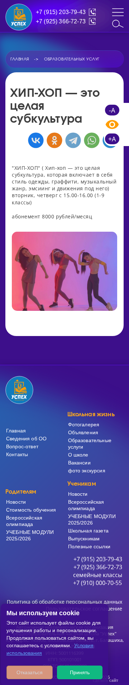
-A (112, 110)
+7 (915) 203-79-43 (61, 12)
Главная (16, 431)
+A (112, 139)
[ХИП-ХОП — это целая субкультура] (64, 271)
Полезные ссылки (64, 45)
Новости (16, 502)
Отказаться (29, 672)
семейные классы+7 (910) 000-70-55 (97, 579)
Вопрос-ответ (22, 446)
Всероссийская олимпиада (24, 521)
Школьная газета (88, 531)
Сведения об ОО (26, 438)
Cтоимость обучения (31, 510)
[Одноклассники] (54, 140)
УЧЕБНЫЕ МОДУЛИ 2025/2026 (30, 535)
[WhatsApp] (91, 140)
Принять (80, 672)
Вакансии (79, 463)
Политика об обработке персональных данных (64, 601)
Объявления (83, 432)
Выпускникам (65, 37)
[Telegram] (73, 140)
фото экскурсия (86, 470)
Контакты (17, 454)
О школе (78, 455)
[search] (118, 24)
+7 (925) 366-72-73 (61, 21)
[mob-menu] (118, 12)
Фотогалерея (84, 424)
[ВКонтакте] (35, 140)
